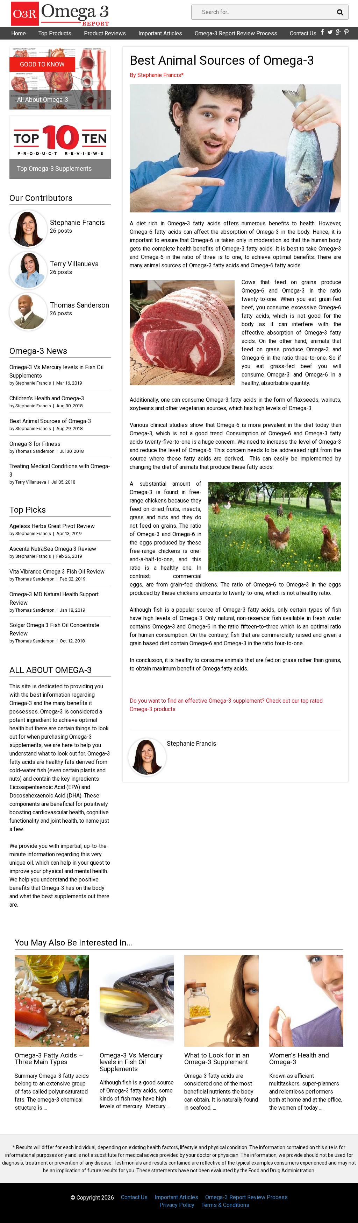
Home (18, 33)
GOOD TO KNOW (42, 64)
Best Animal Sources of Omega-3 (50, 421)
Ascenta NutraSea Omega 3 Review (52, 549)
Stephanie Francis (191, 743)
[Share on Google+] (338, 32)
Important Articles (160, 33)
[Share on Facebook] (322, 32)
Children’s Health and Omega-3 (46, 398)
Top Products (54, 33)
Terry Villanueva (74, 264)
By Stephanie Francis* (157, 75)
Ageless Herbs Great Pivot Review (52, 526)
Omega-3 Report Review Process (236, 33)
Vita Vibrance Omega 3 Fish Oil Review (57, 571)
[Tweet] (330, 32)
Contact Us (303, 33)
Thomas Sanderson (79, 305)
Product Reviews (105, 33)
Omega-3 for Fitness (34, 444)
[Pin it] (346, 32)
